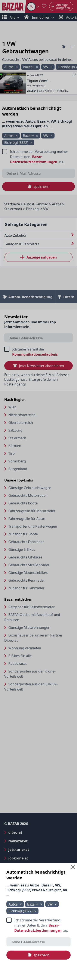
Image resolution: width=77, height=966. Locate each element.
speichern (41, 955)
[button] (73, 867)
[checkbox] (38, 925)
